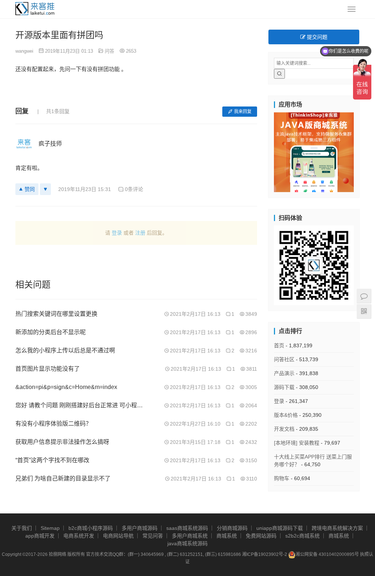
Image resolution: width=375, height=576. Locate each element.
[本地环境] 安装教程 (296, 443)
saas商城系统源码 (187, 528)
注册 (140, 233)
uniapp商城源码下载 (279, 528)
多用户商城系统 (190, 536)
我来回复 (243, 111)
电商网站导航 (118, 536)
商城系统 (226, 536)
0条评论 (134, 189)
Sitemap (50, 528)
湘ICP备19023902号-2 (264, 554)
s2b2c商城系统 (302, 536)
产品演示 (284, 373)
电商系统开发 (78, 536)
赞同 (30, 189)
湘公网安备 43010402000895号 (327, 554)
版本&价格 (286, 415)
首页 (279, 345)
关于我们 (21, 528)
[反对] (45, 189)
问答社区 (284, 359)
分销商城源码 (232, 528)
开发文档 (284, 429)
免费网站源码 (261, 536)
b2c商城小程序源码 (90, 528)
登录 (117, 233)
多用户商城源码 (139, 528)
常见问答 (152, 536)
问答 (109, 51)
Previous (261, 150)
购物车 (281, 478)
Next (366, 150)
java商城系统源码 (187, 543)
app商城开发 (40, 536)
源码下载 (284, 387)
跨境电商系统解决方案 (337, 528)
